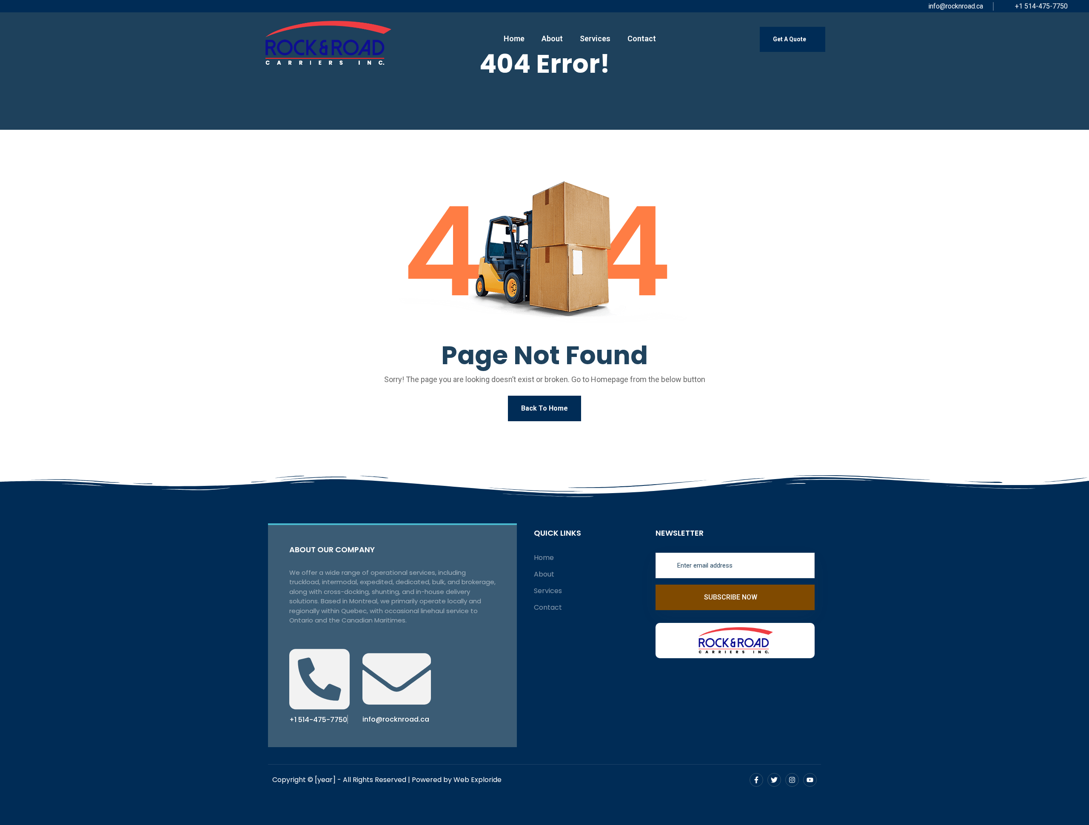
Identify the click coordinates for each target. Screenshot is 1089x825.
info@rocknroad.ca (955, 6)
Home (514, 38)
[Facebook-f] (756, 780)
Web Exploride (477, 780)
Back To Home (544, 408)
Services (595, 38)
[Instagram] (792, 780)
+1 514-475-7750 (1040, 6)
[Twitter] (774, 780)
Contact (641, 38)
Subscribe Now (731, 597)
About (552, 38)
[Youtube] (810, 780)
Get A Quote (790, 39)
